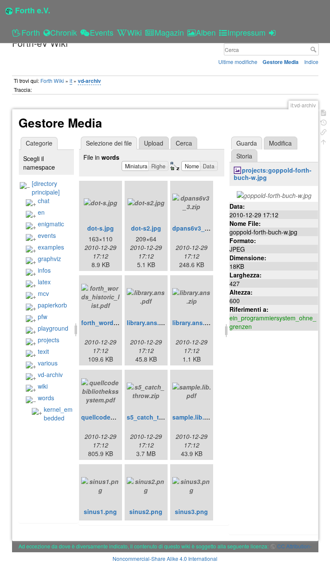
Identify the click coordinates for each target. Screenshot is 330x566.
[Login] (273, 32)
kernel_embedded (58, 413)
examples (51, 247)
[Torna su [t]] (323, 141)
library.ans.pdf (148, 322)
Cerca (314, 49)
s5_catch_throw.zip (155, 417)
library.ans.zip (192, 322)
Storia (244, 156)
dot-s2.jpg (146, 228)
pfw (42, 316)
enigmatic (51, 223)
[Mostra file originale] (274, 194)
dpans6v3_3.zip (195, 228)
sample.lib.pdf (193, 417)
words (46, 397)
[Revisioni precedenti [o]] (323, 122)
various (48, 363)
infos (44, 270)
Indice (311, 61)
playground (53, 328)
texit (43, 351)
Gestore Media (281, 62)
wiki (43, 386)
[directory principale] (46, 187)
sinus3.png (191, 511)
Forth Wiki (52, 80)
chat (43, 200)
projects (48, 339)
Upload (153, 143)
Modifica (280, 143)
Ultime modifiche (237, 61)
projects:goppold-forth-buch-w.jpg (273, 174)
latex (44, 281)
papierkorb (52, 305)
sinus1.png (100, 511)
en (41, 212)
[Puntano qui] (323, 131)
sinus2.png (145, 511)
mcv (43, 293)
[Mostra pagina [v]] (323, 112)
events (47, 235)
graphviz (49, 258)
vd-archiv (89, 81)
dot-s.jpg (100, 228)
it (71, 80)
